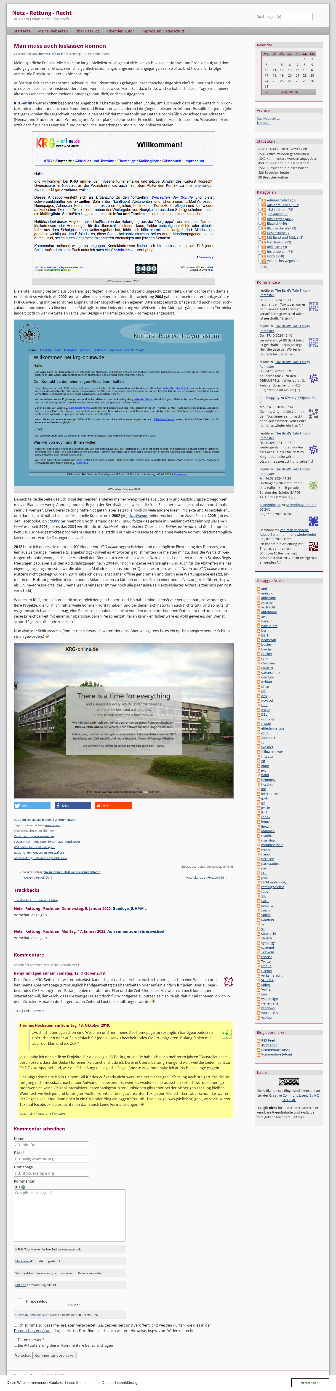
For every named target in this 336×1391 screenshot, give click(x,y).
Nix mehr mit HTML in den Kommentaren (72, 872)
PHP (264, 873)
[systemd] (258, 947)
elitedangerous (272, 728)
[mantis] (258, 835)
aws (264, 616)
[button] (32, 805)
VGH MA (267, 980)
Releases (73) (277, 247)
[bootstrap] (258, 640)
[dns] (258, 696)
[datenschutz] (258, 672)
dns (264, 696)
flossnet (267, 747)
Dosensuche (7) (278, 233)
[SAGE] (258, 901)
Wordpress (269, 1012)
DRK (264, 705)
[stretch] (258, 938)
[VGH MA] (258, 980)
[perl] (258, 868)
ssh (264, 924)
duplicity (268, 719)
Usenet (266, 971)
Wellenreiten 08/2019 (38, 877)
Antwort (38, 1011)
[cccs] (258, 658)
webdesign (52, 825)
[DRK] (258, 705)
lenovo (266, 821)
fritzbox (267, 756)
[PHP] (258, 873)
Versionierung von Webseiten (34, 836)
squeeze (267, 919)
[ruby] (258, 891)
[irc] (258, 803)
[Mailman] (258, 831)
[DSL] (258, 714)
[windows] (258, 1008)
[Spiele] (258, 915)
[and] (258, 588)
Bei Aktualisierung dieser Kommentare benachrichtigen (65, 1345)
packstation (270, 863)
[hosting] (258, 784)
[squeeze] (258, 919)
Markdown (22, 1261)
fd (262, 742)
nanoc (266, 854)
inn (263, 789)
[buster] (258, 644)
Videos (266, 985)
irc (263, 803)
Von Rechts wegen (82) (284, 260)
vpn (264, 994)
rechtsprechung (273, 882)
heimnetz (268, 780)
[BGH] (258, 635)
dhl (263, 691)
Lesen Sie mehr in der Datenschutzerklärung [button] (101, 1383)
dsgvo (265, 710)
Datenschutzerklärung (33, 1330)
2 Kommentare (65, 820)
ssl (263, 929)
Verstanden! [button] (310, 1383)
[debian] (258, 682)
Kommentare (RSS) (275, 1049)
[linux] (258, 826)
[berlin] (258, 630)
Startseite (22, 31)
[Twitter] (258, 961)
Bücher (266, 654)
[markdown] (258, 840)
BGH (264, 635)
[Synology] (258, 943)
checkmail (269, 663)
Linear (53, 965)
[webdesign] (258, 999)
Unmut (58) (275, 256)
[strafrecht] (258, 933)
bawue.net (269, 626)
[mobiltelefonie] (258, 845)
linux (265, 826)
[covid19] (258, 668)
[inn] (258, 789)
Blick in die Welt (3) (281, 228)
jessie (265, 807)
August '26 (289, 92)
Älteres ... (264, 123)
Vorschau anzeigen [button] (30, 914)
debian (266, 682)
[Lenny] (258, 817)
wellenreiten (270, 1003)
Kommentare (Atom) (276, 1054)
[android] (258, 593)
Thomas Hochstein (50, 54)
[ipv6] (258, 798)
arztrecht (268, 607)
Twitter (266, 961)
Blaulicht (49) (277, 223)
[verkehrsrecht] (258, 975)
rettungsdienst (272, 887)
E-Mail (19, 1152)
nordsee (267, 859)
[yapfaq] (258, 1017)
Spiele (266, 915)
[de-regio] (258, 677)
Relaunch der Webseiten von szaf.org (39, 852)
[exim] (258, 733)
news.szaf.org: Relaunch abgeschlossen (40, 858)
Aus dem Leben (24, 820)
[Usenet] (258, 971)
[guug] (258, 766)
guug (265, 766)
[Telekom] (258, 952)
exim (265, 733)
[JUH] (258, 812)
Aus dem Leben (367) (283, 205)
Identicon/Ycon (39, 1315)
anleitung (268, 598)
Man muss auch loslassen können (60, 45)
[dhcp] (258, 686)
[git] (258, 761)
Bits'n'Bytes (44, 820)
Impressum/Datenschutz (163, 31)
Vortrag (266, 989)
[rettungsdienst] (258, 887)
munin (266, 849)
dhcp (265, 686)
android (267, 593)
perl (264, 868)
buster (266, 644)
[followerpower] (258, 751)
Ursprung (44, 1113)
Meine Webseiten (53, 31)
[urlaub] (258, 966)
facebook (268, 737)
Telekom (267, 952)
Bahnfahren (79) (280, 209)
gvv (263, 770)
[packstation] (258, 863)
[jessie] (258, 807)
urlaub (266, 966)
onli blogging (270, 397)
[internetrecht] (258, 793)
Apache (267, 602)
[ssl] (258, 929)
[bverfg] (258, 649)
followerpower (272, 751)
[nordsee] (258, 859)
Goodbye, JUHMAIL (130, 908)
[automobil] (258, 612)
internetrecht (271, 793)
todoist (266, 957)
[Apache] (258, 602)
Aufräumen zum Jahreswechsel (135, 931)
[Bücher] (258, 654)
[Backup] (258, 621)
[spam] (258, 910)
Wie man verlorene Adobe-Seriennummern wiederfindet (288, 532)
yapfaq (266, 1017)
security (267, 905)
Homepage (23, 1167)
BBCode (20, 1285)
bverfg (266, 649)
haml (265, 775)
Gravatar (21, 1315)
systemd (267, 947)
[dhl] (258, 691)
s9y (263, 896)
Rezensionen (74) (280, 251)
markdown (269, 840)
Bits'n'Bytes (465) (280, 219)
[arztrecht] (258, 607)
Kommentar (24, 1181)
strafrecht (268, 933)
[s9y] (258, 896)
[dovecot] (258, 700)
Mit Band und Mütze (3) (285, 237)
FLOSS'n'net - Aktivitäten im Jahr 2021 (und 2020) (47, 841)
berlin (265, 630)
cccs (264, 658)
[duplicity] (258, 719)
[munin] (258, 849)
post (264, 877)
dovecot (267, 700)
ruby (264, 891)
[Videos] (258, 985)
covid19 (267, 668)
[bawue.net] (258, 626)
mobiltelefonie (272, 845)
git (263, 761)
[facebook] (258, 737)
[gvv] (258, 770)
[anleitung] (258, 598)
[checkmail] (258, 663)
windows (268, 1008)
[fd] (258, 742)
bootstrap (268, 640)
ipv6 (264, 798)
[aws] (258, 616)
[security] (258, 905)
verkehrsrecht (272, 975)
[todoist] (258, 957)
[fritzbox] (258, 756)
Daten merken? (31, 1339)
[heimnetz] (258, 780)
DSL (264, 714)
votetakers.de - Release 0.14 (205, 877)
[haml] (258, 775)
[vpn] (258, 994)
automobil (269, 612)
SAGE (265, 901)
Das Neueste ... (268, 118)
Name (19, 1138)
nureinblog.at (270, 505)
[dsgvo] (258, 710)
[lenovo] (258, 821)
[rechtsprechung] (258, 882)
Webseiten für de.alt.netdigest (34, 847)
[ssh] (258, 924)
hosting (267, 784)
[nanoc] (258, 854)
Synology (268, 943)
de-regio (267, 677)
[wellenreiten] (258, 1003)
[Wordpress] (258, 1012)
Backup (266, 621)
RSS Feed (268, 1040)
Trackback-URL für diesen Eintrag (36, 900)
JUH (264, 812)
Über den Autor (120, 31)
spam (265, 910)
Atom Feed (269, 1045)
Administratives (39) (282, 200)
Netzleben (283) (279, 242)
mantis (266, 835)
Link (27, 1011)
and (264, 588)
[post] (258, 877)
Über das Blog (87, 31)
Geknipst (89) (278, 214)
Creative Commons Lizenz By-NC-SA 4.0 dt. (294, 1097)
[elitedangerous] (258, 728)
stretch (266, 938)
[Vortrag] (258, 989)
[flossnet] (258, 747)
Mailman (268, 831)
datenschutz (270, 672)
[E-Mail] (258, 724)
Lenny (265, 817)
